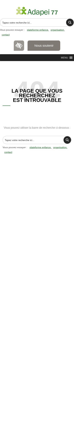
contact (6, 34)
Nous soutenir (44, 45)
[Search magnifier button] (70, 22)
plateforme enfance (37, 29)
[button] (64, 57)
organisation (57, 29)
